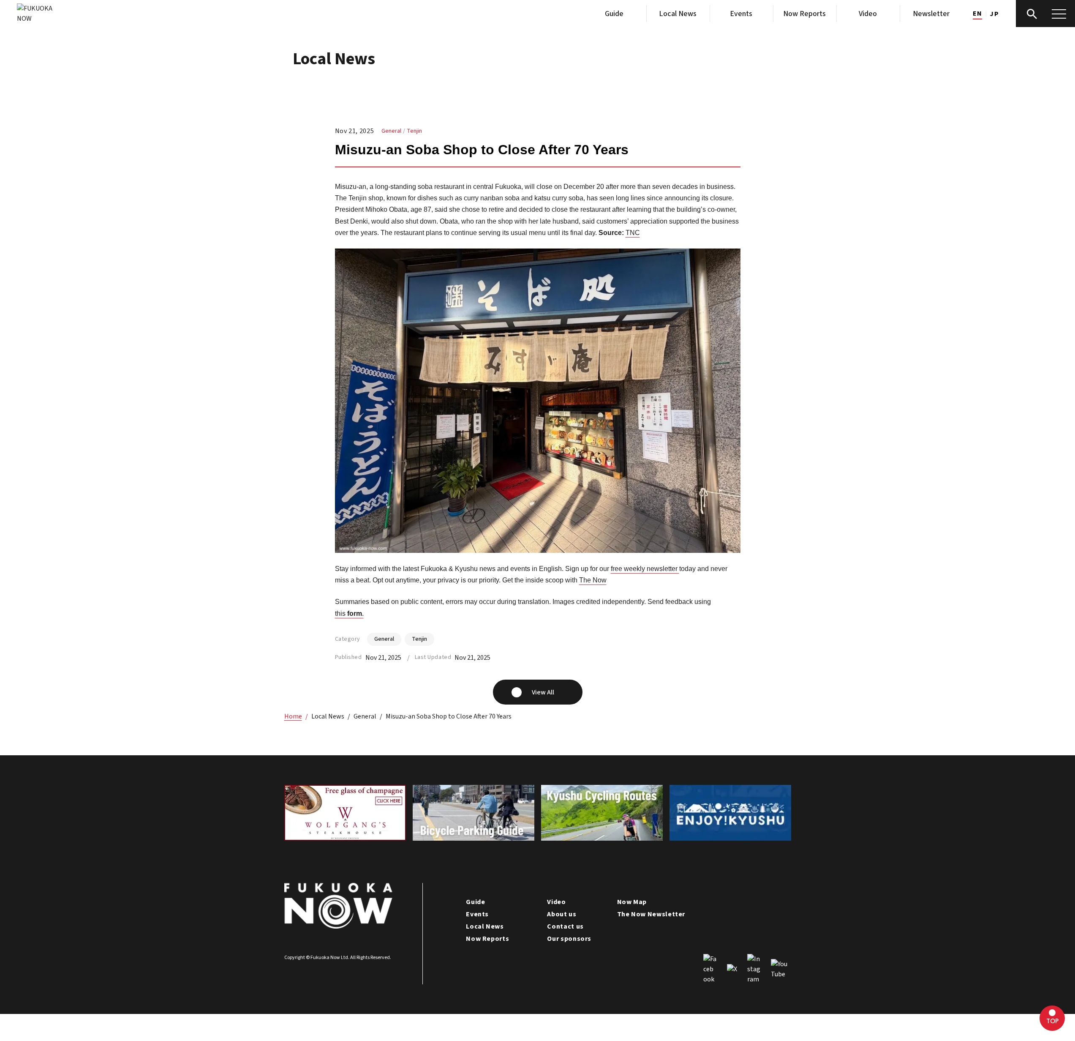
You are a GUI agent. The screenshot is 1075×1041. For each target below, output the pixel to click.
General (391, 131)
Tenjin (414, 131)
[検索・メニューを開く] (1045, 13)
